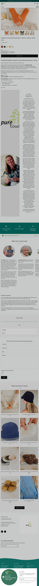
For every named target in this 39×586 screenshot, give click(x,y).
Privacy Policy (22, 582)
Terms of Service (27, 582)
